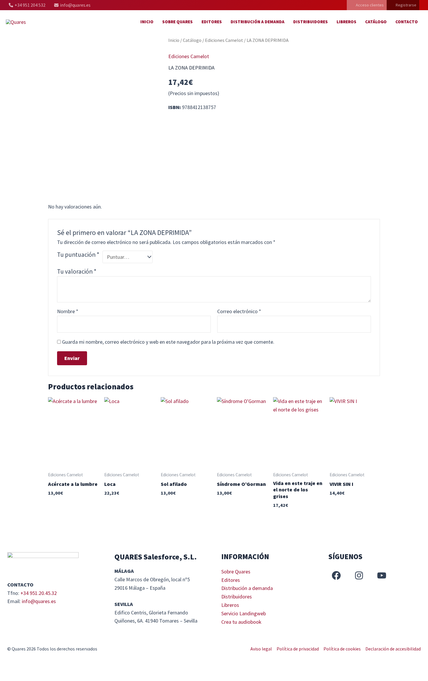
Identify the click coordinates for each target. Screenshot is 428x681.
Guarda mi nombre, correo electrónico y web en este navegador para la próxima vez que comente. (168, 341)
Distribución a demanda (257, 21)
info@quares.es (39, 601)
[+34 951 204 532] (27, 5)
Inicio (146, 21)
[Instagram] (359, 575)
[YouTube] (382, 575)
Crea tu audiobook (241, 621)
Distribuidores (310, 21)
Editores (211, 21)
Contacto (406, 21)
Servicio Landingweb (243, 613)
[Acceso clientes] (367, 5)
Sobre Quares (177, 21)
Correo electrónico (239, 311)
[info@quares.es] (72, 5)
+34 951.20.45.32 (38, 593)
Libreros (346, 21)
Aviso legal (261, 649)
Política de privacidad (298, 649)
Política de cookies (342, 649)
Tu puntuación (78, 255)
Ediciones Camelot (224, 40)
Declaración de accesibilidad (393, 649)
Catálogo (376, 21)
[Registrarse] (403, 5)
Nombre (67, 311)
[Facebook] (336, 575)
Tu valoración (76, 271)
